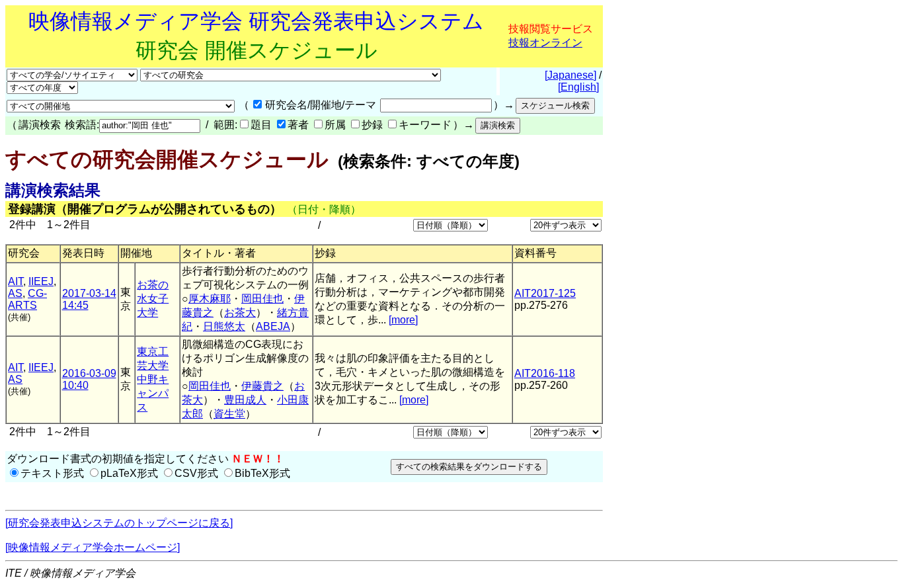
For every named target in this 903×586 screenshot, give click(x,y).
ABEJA (273, 326)
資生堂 (229, 413)
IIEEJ (41, 281)
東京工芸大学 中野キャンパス (153, 379)
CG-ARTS (27, 299)
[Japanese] (570, 75)
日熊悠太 (224, 326)
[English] (578, 87)
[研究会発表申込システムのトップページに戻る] (119, 522)
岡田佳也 (262, 298)
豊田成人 (245, 399)
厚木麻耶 (209, 298)
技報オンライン (545, 42)
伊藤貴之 (262, 386)
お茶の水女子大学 (153, 298)
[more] (403, 319)
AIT (15, 281)
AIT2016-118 (544, 373)
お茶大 (240, 312)
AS (15, 293)
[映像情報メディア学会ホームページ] (92, 547)
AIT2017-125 (545, 293)
